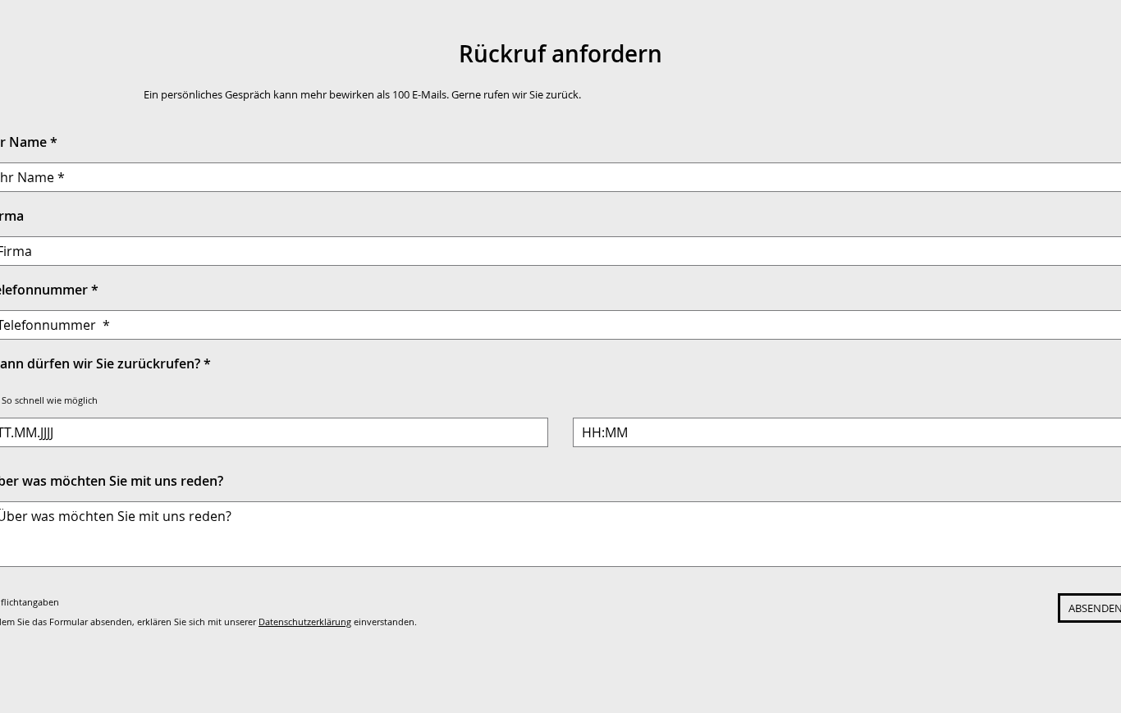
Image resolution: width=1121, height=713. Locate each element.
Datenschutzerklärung (305, 621)
